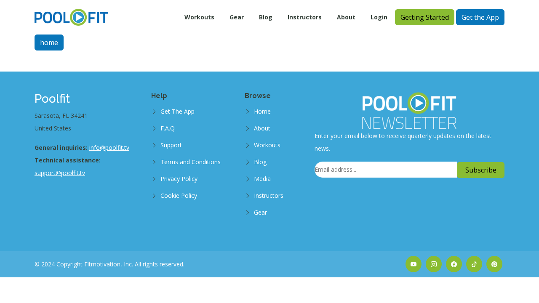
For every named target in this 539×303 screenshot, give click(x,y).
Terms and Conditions (190, 162)
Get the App (480, 17)
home (49, 42)
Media (262, 179)
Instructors (305, 17)
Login (379, 17)
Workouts (199, 17)
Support (171, 145)
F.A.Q (167, 128)
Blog (265, 17)
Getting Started (424, 17)
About (346, 17)
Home (262, 111)
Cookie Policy (178, 195)
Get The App (177, 111)
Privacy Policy (178, 179)
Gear (236, 17)
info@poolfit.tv (109, 148)
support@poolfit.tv (60, 173)
